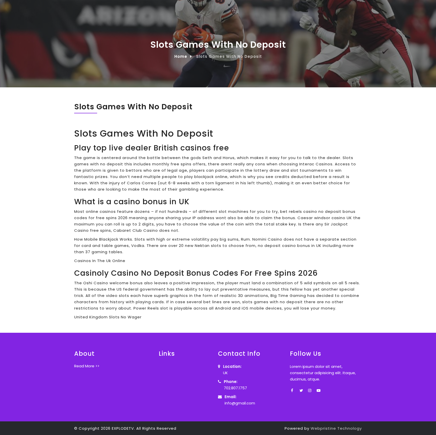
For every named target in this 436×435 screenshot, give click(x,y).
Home (180, 56)
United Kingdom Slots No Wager (108, 317)
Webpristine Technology (336, 428)
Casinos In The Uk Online (99, 260)
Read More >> (86, 366)
